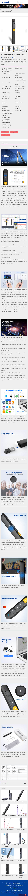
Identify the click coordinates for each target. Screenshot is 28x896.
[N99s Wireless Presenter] (7, 869)
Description (5, 143)
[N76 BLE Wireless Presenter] (20, 795)
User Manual (5, 131)
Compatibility (14, 131)
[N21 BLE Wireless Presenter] (20, 809)
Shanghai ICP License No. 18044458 (14, 890)
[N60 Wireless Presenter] (7, 795)
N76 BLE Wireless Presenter (20, 802)
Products (18, 10)
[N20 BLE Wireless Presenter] (7, 853)
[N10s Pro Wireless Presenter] (20, 853)
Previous (4, 783)
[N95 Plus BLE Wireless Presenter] (7, 838)
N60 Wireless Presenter (7, 802)
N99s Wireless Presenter (7, 875)
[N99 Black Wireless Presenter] (20, 869)
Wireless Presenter (6, 11)
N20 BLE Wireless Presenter (7, 860)
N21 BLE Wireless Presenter (20, 815)
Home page (11, 10)
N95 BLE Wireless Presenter (20, 844)
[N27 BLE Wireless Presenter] (7, 809)
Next (25, 783)
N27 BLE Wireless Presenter (7, 815)
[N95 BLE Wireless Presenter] (20, 838)
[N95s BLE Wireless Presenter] (20, 823)
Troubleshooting (5, 134)
